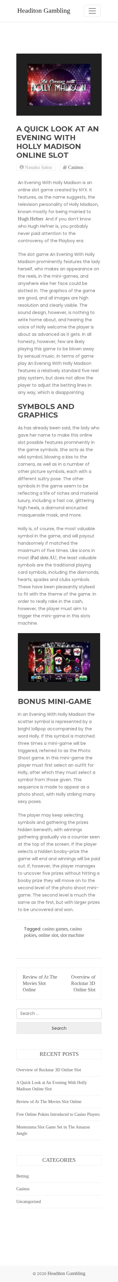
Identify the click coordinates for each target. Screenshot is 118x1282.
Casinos (75, 167)
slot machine (72, 935)
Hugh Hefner (30, 218)
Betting (22, 1176)
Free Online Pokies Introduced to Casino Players (58, 1114)
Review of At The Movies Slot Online (40, 983)
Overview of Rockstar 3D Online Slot (83, 983)
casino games (55, 928)
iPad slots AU (43, 557)
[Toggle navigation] (92, 11)
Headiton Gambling (43, 10)
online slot (48, 935)
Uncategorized (28, 1201)
